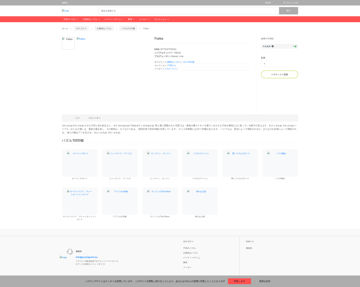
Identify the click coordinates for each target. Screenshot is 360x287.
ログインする (292, 2)
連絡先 (65, 2)
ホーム (65, 28)
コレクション (160, 19)
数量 (263, 57)
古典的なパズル (90, 19)
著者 (130, 19)
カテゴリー (81, 28)
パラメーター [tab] (94, 118)
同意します (239, 281)
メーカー (143, 19)
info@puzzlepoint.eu (86, 257)
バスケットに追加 (279, 74)
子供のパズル (69, 19)
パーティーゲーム (112, 19)
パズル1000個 (128, 28)
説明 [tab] (77, 118)
